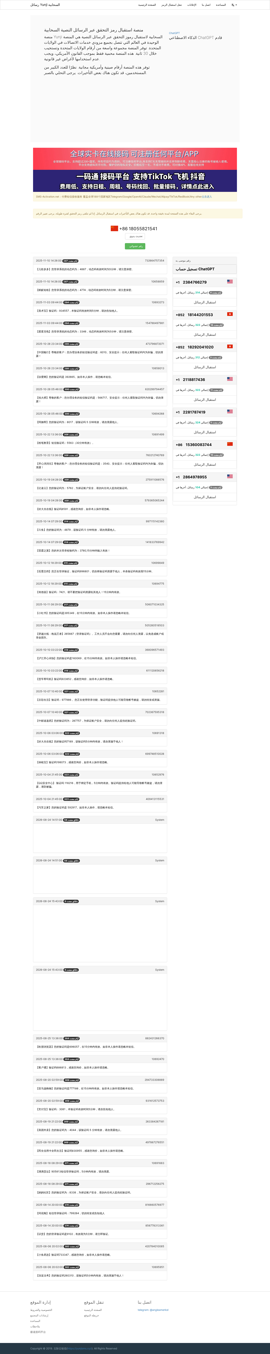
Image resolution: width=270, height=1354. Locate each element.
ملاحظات (35, 1326)
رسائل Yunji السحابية (45, 5)
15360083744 (199, 445)
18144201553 (200, 315)
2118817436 (194, 379)
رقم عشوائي (136, 246)
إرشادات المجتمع (39, 1315)
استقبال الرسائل (205, 302)
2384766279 (195, 282)
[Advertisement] (135, 106)
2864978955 (195, 477)
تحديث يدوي (136, 236)
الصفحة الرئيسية (147, 4)
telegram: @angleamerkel (153, 1309)
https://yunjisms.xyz (79, 1348)
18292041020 (201, 347)
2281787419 (194, 412)
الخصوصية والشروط (41, 1309)
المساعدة (221, 4)
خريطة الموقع (91, 1315)
